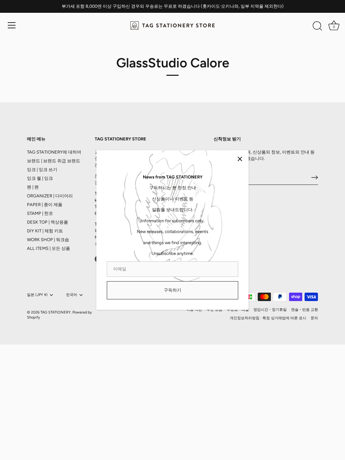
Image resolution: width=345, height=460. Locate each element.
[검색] (317, 26)
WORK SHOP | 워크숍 (48, 239)
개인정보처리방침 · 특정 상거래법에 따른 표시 (268, 318)
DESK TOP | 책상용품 (47, 222)
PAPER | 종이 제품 (44, 204)
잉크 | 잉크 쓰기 (42, 169)
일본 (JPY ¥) (37, 295)
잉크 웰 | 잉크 (40, 178)
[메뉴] (11, 25)
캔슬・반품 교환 (304, 309)
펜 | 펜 (33, 187)
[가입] (314, 177)
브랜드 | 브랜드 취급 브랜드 (53, 160)
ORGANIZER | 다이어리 (50, 195)
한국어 (71, 295)
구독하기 (172, 290)
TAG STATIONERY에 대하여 (54, 152)
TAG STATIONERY (55, 312)
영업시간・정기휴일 (270, 309)
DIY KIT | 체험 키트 (45, 230)
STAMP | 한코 (40, 213)
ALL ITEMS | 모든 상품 (48, 248)
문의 (314, 318)
